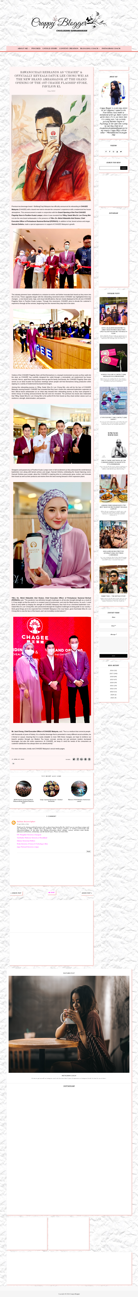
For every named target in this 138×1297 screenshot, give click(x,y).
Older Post (86, 893)
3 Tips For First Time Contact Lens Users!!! (113, 418)
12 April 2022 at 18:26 (23, 824)
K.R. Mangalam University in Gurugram (29, 835)
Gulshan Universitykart (26, 822)
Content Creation (68, 48)
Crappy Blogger (75, 1294)
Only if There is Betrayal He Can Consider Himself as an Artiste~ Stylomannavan (113, 462)
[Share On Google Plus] (81, 759)
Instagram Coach (111, 48)
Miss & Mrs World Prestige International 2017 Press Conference (113, 553)
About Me (23, 48)
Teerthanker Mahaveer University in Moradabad (32, 838)
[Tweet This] (74, 759)
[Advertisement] (51, 916)
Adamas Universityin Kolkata (26, 841)
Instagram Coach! (69, 1075)
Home (52, 892)
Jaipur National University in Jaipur (28, 847)
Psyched (36, 48)
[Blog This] (89, 759)
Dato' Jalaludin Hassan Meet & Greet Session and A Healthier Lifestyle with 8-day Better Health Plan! (113, 330)
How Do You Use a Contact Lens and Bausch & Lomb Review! (113, 375)
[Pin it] (85, 759)
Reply (88, 851)
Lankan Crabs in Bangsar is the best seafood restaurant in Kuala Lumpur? (113, 507)
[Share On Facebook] (77, 759)
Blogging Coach (89, 48)
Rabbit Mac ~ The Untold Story (113, 596)
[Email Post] (13, 763)
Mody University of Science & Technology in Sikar (32, 844)
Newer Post (16, 893)
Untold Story (50, 48)
